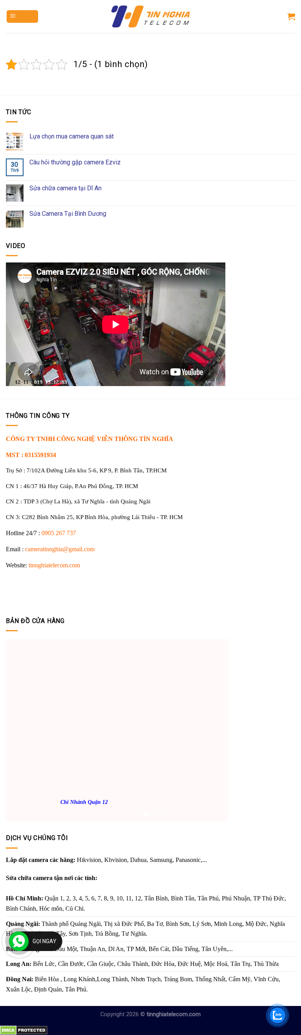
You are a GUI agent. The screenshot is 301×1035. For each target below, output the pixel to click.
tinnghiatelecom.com (54, 565)
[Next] (279, 731)
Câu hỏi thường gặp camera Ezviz (75, 162)
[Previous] (22, 731)
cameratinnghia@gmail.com (59, 549)
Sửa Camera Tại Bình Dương (67, 213)
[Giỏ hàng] (291, 16)
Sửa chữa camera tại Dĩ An (65, 188)
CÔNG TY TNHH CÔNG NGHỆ (51, 439)
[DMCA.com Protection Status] (23, 1029)
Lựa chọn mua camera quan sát (71, 136)
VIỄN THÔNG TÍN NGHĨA (135, 439)
